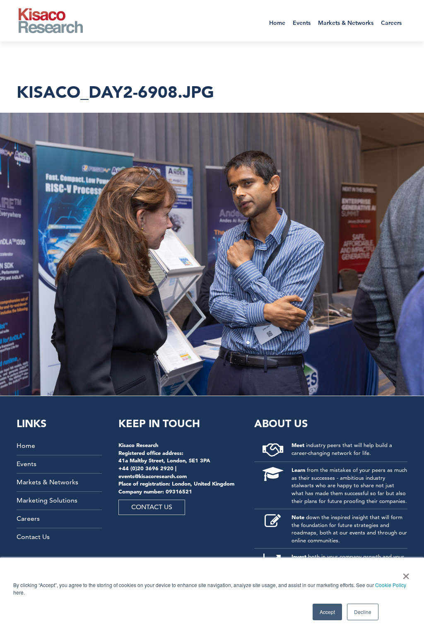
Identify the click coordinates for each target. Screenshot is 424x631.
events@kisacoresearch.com (152, 476)
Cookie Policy (390, 584)
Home (277, 23)
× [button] (404, 573)
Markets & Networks (345, 23)
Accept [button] (327, 611)
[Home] (56, 20)
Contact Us (33, 537)
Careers (391, 23)
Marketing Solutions (47, 500)
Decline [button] (362, 611)
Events (302, 23)
